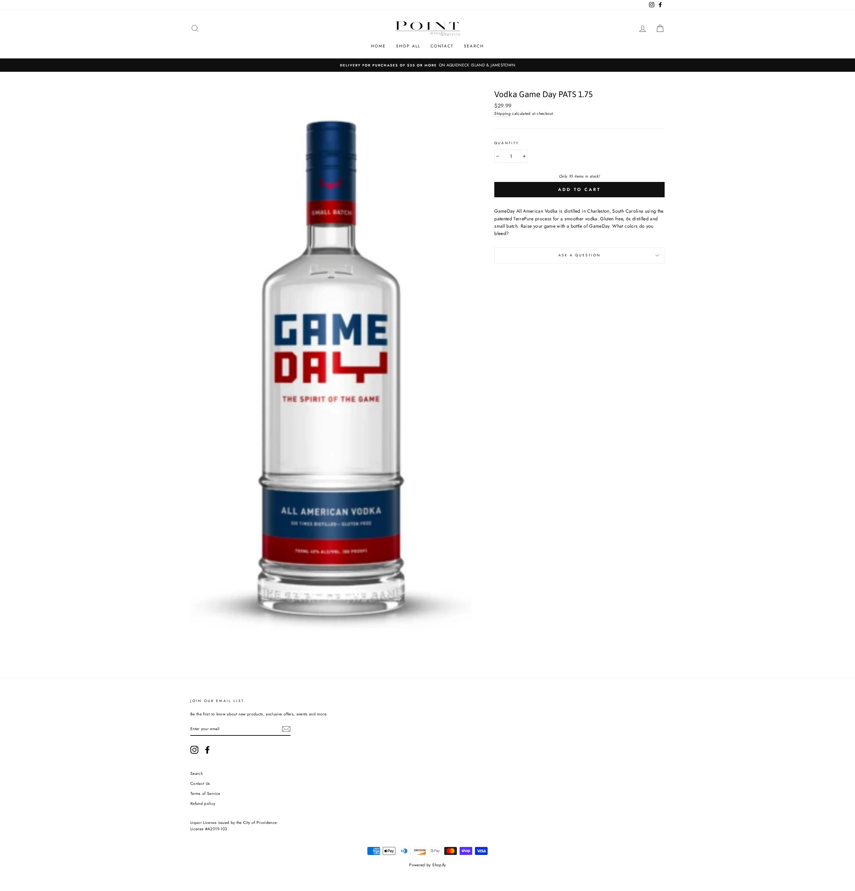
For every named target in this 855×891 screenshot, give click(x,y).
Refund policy (202, 803)
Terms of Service (205, 793)
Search (474, 46)
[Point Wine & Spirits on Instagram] (194, 750)
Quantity (506, 143)
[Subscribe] (286, 729)
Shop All (408, 46)
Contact (442, 46)
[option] (427, 65)
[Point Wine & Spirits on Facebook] (207, 750)
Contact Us (200, 783)
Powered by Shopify (427, 865)
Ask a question (579, 255)
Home (378, 46)
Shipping (502, 113)
